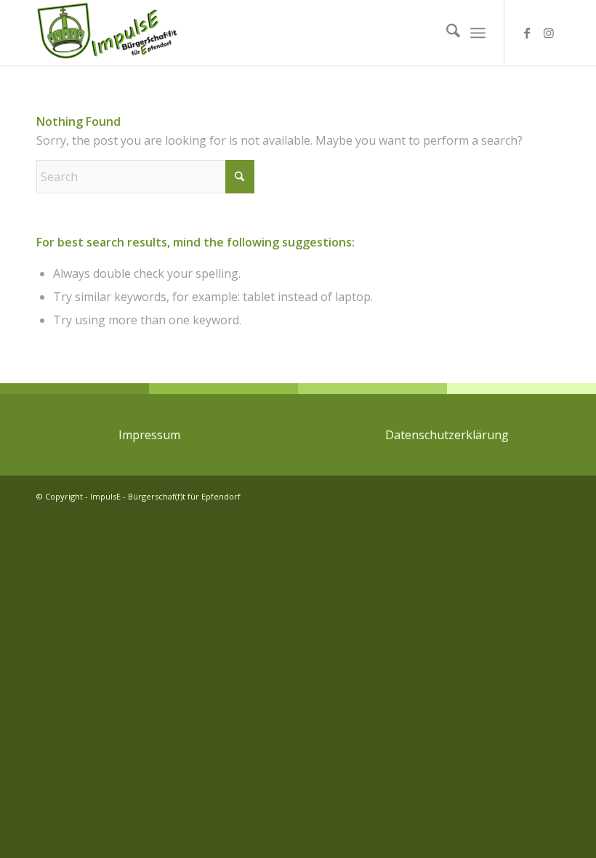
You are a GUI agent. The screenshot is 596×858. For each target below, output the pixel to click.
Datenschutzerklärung (447, 435)
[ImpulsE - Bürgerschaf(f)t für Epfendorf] (107, 32)
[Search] (446, 32)
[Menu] (478, 32)
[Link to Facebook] (527, 33)
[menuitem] (446, 32)
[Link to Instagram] (549, 33)
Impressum (149, 435)
